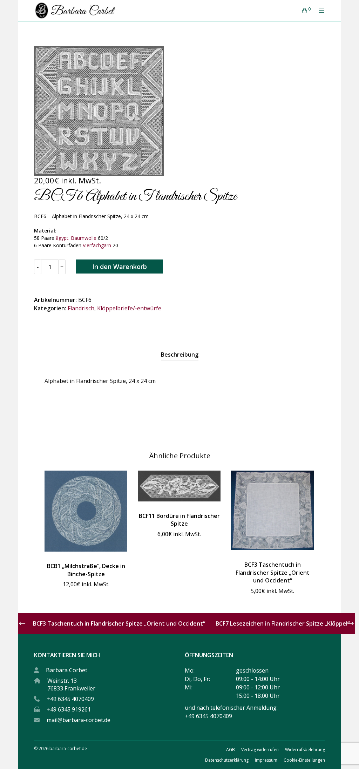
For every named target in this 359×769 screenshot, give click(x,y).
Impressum (266, 760)
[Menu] (318, 10)
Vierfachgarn (97, 245)
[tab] (179, 354)
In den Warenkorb (119, 266)
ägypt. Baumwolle (75, 238)
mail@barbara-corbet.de (78, 720)
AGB (230, 750)
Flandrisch (81, 308)
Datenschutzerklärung (227, 760)
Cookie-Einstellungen (304, 760)
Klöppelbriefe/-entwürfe (129, 308)
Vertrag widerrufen (260, 750)
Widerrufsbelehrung (305, 750)
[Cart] (302, 10)
